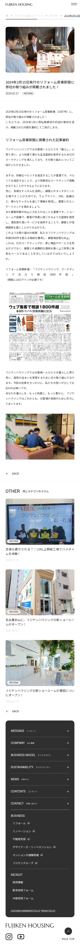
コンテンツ (32, 791)
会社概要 (30, 743)
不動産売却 (19, 839)
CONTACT (17, 803)
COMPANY (18, 743)
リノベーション (22, 831)
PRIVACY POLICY (48, 911)
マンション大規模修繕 (26, 855)
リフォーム (19, 823)
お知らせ (25, 779)
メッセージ (31, 730)
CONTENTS (18, 791)
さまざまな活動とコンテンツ (29, 15)
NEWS (15, 779)
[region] (40, 15)
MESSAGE (17, 731)
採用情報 (18, 882)
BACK (15, 473)
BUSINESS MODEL (23, 755)
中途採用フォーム (23, 898)
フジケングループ (23, 863)
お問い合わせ (31, 803)
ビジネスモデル (44, 755)
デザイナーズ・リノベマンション (32, 847)
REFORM (53, 15)
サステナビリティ (43, 767)
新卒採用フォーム (23, 890)
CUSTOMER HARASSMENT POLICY (25, 911)
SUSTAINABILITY (22, 767)
